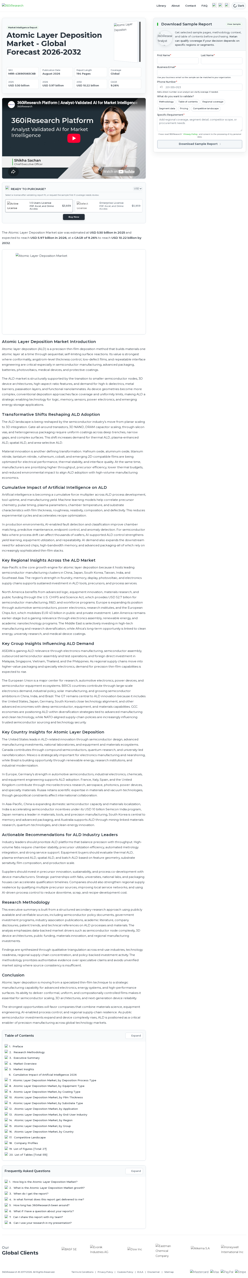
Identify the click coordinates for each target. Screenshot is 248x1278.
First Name (164, 55)
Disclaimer (153, 1272)
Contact (190, 5)
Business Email (166, 67)
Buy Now (74, 217)
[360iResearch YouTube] (221, 5)
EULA (140, 1272)
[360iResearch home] (17, 6)
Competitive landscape (206, 108)
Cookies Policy (125, 1272)
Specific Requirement (171, 114)
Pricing (184, 108)
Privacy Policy (190, 134)
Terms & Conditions (82, 1272)
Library (161, 5)
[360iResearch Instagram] (227, 5)
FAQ (205, 5)
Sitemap (169, 1272)
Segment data (167, 108)
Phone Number (167, 81)
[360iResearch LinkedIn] (214, 5)
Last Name (208, 55)
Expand (136, 1035)
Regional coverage (212, 101)
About (175, 5)
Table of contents (188, 101)
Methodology (166, 101)
